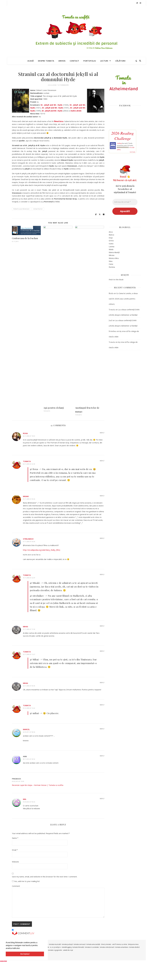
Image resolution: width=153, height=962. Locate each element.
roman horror (38, 209)
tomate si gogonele (55, 950)
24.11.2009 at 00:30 (29, 686)
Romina (112, 267)
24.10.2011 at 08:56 (29, 732)
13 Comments (63, 85)
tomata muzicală (55, 944)
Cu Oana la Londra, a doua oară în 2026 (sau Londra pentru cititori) (123, 298)
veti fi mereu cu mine (119, 944)
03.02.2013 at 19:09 (18, 781)
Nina (110, 261)
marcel (26, 729)
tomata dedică (134, 947)
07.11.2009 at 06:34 (29, 541)
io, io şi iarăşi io (55, 947)
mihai (25, 683)
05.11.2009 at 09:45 (29, 499)
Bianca (111, 235)
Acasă (30, 61)
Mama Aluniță (114, 252)
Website (15, 861)
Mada (111, 249)
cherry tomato (106, 944)
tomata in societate (92, 947)
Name (15, 838)
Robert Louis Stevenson (21, 209)
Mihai (25, 626)
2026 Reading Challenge (122, 135)
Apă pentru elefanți (54, 407)
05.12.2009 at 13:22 (29, 708)
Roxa (25, 433)
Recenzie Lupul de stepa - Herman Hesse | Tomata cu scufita (37, 785)
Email (15, 850)
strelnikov (28, 539)
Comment (16, 886)
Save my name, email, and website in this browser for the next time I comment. (44, 876)
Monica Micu (114, 258)
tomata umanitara (121, 947)
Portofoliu (89, 61)
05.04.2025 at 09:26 (29, 802)
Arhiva (62, 61)
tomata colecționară (107, 947)
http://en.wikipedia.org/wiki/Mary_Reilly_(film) (41, 550)
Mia (24, 799)
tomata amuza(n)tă (93, 944)
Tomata (27, 461)
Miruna (111, 255)
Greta (111, 240)
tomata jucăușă (67, 944)
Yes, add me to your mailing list (27, 881)
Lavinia (111, 246)
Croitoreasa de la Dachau (25, 238)
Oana (111, 264)
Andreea (119, 143)
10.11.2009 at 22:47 (29, 578)
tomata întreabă (78, 947)
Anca (111, 232)
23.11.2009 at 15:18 (29, 629)
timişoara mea (133, 944)
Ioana (111, 243)
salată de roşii (68, 950)
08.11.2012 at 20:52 (29, 759)
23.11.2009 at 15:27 (29, 654)
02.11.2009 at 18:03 (29, 436)
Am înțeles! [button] (25, 954)
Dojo (111, 237)
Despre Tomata (46, 61)
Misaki (26, 496)
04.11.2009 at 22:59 (29, 464)
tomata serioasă (79, 944)
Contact (74, 61)
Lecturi (104, 61)
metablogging (66, 947)
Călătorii (120, 61)
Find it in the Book (116, 279)
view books (132, 152)
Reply (102, 433)
